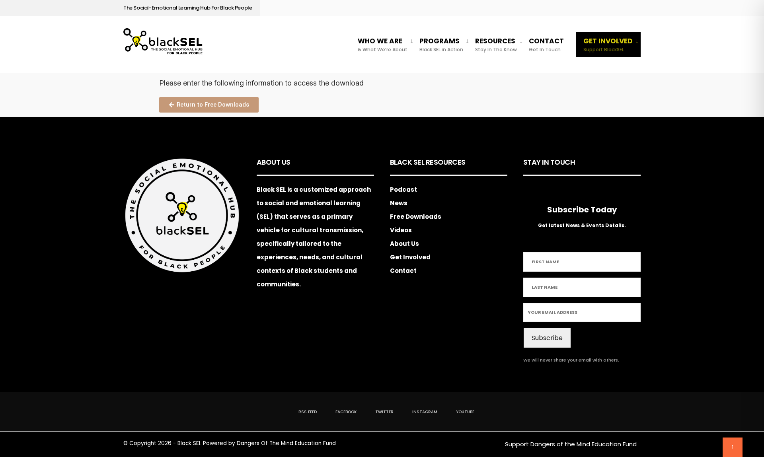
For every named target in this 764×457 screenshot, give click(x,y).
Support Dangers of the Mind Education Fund (571, 444)
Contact (546, 44)
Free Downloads (415, 216)
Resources (496, 44)
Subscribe (547, 337)
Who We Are (382, 44)
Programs (441, 44)
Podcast (403, 189)
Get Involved (608, 44)
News (398, 203)
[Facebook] (585, 8)
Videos (401, 230)
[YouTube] (622, 8)
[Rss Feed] (573, 8)
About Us (404, 243)
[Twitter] (598, 8)
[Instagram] (610, 8)
